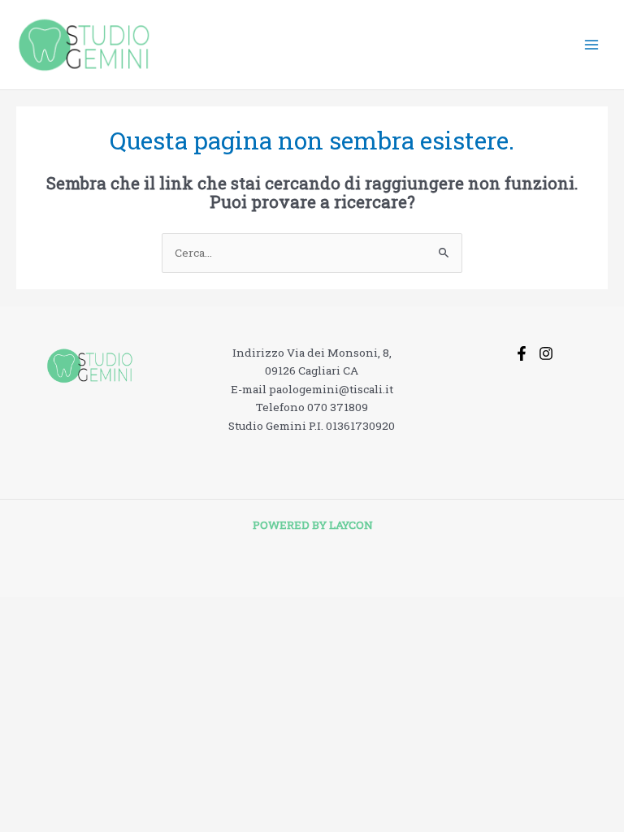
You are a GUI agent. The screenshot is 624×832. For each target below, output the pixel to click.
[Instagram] (546, 353)
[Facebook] (521, 353)
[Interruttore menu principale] (592, 45)
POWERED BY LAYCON (313, 525)
